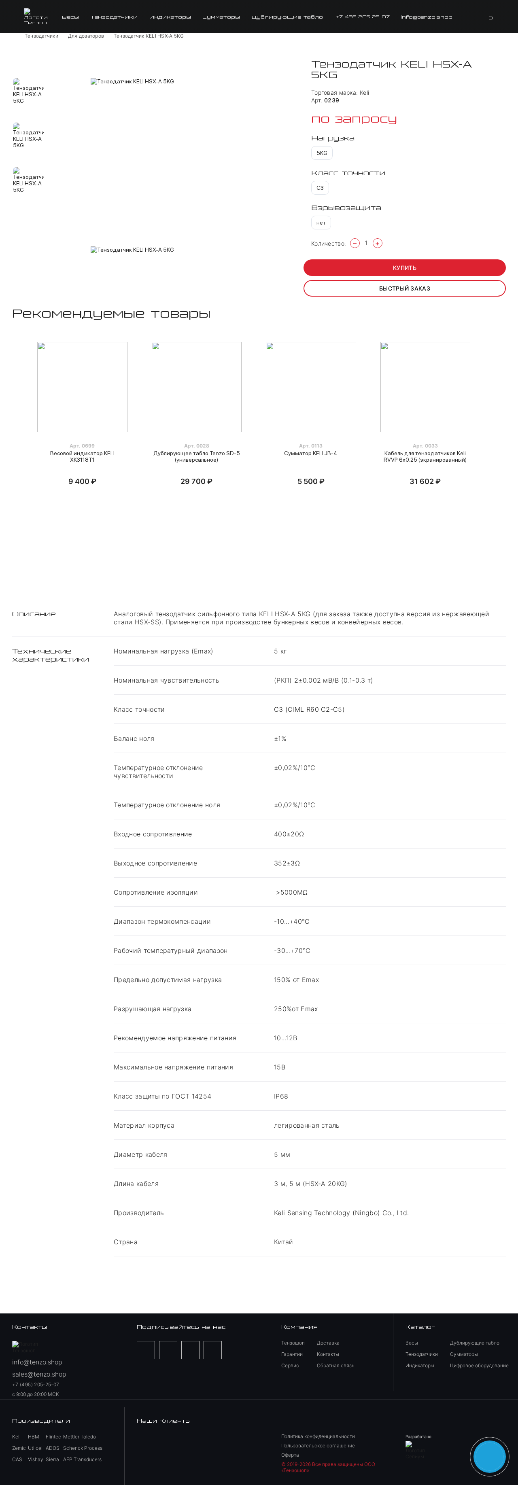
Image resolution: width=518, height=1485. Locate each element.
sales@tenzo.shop (39, 1374)
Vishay (35, 1459)
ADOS (52, 1448)
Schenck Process (82, 1448)
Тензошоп (293, 1343)
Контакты (328, 1354)
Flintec (53, 1437)
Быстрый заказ (404, 288)
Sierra (52, 1459)
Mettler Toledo (79, 1437)
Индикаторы (170, 16)
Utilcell (36, 1448)
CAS (17, 1459)
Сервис (290, 1365)
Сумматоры (221, 16)
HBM (33, 1437)
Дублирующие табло (287, 16)
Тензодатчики (114, 16)
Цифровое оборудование (479, 1365)
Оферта (290, 1455)
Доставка (328, 1343)
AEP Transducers (82, 1459)
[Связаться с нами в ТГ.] (489, 1456)
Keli (364, 92)
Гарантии (292, 1354)
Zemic (19, 1448)
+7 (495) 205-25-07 (35, 1384)
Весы (70, 16)
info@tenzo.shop (426, 16)
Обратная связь (336, 1365)
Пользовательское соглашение (318, 1446)
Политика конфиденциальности (318, 1436)
